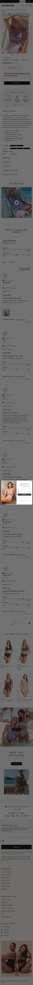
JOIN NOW (24, 494)
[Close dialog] (31, 481)
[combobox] (19, 492)
